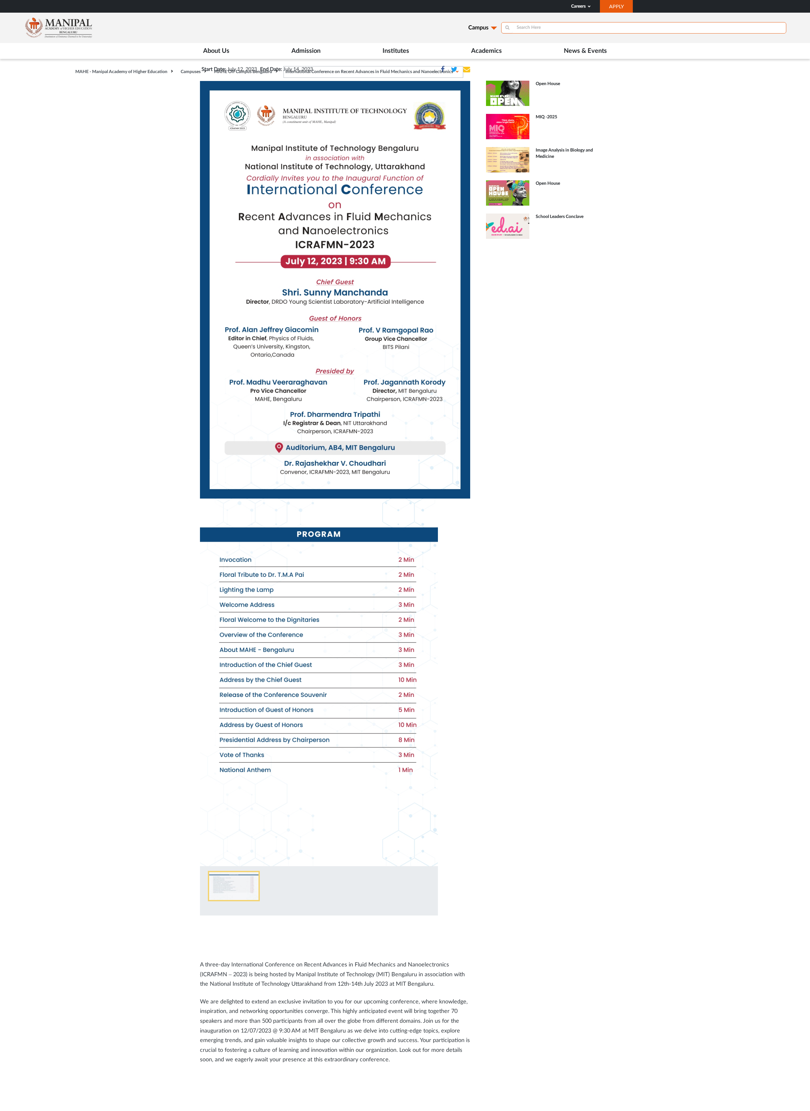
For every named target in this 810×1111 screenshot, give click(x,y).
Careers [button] (579, 6)
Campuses (191, 72)
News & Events (585, 51)
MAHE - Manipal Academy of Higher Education (121, 72)
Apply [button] (621, 8)
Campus (478, 28)
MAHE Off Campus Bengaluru (243, 72)
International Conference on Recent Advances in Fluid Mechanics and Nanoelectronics (369, 72)
